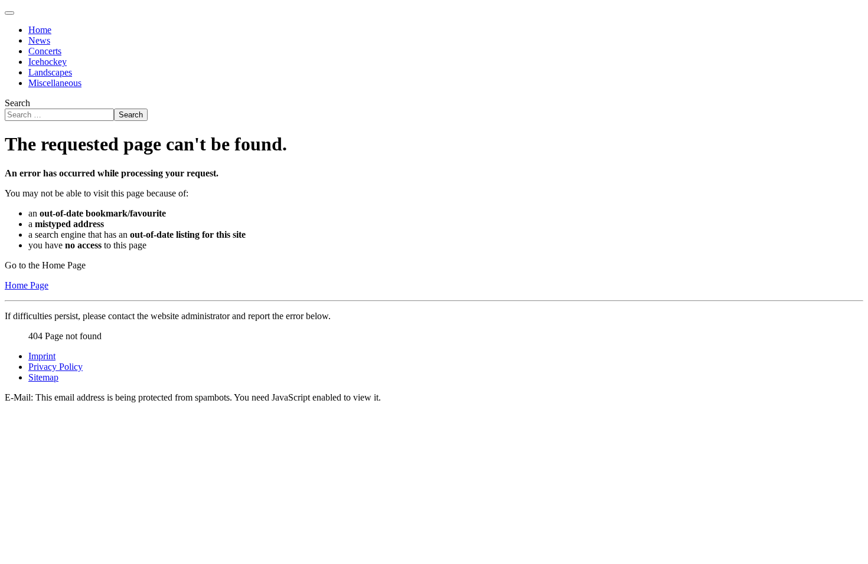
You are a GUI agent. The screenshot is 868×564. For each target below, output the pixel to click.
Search (17, 103)
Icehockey (47, 62)
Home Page (26, 285)
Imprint (42, 356)
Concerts (44, 51)
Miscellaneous (54, 83)
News (39, 40)
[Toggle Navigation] (9, 13)
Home (39, 30)
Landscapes (50, 72)
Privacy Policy (55, 367)
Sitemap (43, 377)
